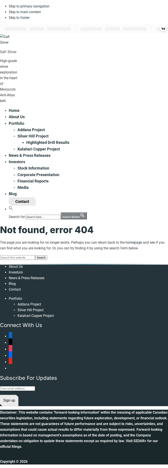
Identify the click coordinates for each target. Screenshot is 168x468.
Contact (15, 289)
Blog (12, 284)
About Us (16, 266)
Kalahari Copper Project (36, 316)
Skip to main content (25, 12)
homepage (134, 242)
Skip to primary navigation (29, 6)
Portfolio (15, 299)
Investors (16, 272)
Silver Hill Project (31, 310)
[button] (11, 209)
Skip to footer (19, 18)
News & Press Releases (26, 278)
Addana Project (29, 304)
